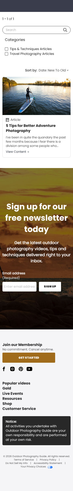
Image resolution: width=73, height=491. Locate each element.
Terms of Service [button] (24, 460)
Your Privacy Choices (33, 466)
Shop (7, 403)
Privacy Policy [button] (48, 460)
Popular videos (16, 383)
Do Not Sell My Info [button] (16, 463)
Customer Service (19, 408)
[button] (65, 29)
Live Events (12, 393)
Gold (6, 388)
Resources (12, 398)
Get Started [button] (28, 358)
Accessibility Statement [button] (48, 463)
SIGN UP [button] (50, 286)
